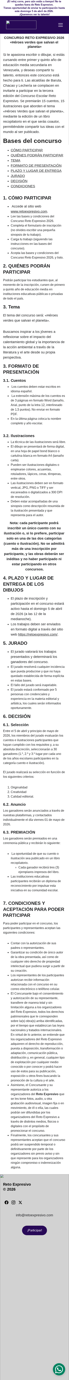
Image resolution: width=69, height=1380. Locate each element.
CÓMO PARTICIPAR (27, 150)
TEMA (15, 160)
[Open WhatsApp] (59, 1369)
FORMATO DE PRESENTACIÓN (36, 165)
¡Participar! (34, 1230)
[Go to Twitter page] (20, 1202)
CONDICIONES (23, 186)
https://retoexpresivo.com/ (38, 634)
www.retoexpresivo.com (29, 211)
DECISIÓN (19, 181)
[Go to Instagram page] (13, 1202)
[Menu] (60, 25)
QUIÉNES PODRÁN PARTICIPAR (37, 155)
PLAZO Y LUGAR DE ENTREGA (36, 171)
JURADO (18, 176)
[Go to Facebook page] (6, 1202)
